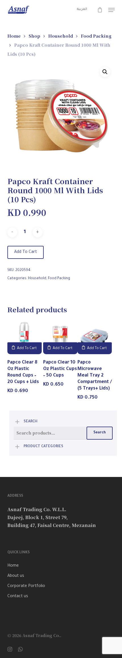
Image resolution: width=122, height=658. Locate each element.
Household (60, 36)
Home (14, 36)
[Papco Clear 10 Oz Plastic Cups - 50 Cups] (60, 337)
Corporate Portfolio (26, 586)
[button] (111, 10)
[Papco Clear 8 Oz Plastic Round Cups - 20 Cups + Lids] (24, 337)
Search (99, 433)
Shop (34, 36)
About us (15, 576)
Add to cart (25, 252)
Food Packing (96, 36)
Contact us (17, 596)
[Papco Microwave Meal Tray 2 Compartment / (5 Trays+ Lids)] (94, 337)
